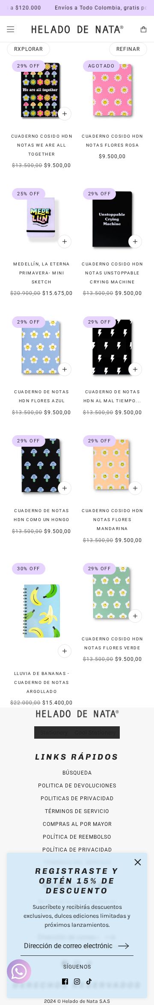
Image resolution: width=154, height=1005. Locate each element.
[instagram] (77, 981)
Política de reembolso (77, 837)
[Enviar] (124, 945)
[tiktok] (89, 981)
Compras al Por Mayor (77, 824)
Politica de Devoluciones (77, 786)
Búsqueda (77, 773)
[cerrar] (137, 862)
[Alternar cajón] (10, 29)
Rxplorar (28, 49)
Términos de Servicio (77, 811)
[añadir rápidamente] (64, 114)
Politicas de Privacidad (77, 799)
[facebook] (65, 981)
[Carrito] (143, 29)
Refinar (128, 49)
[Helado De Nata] (77, 29)
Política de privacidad (77, 850)
